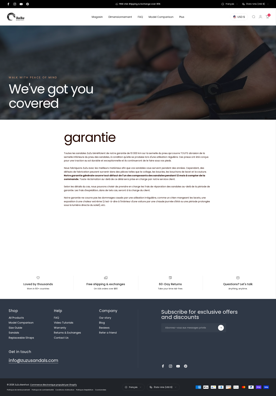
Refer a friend (108, 332)
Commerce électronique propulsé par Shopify (53, 384)
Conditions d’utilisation (64, 390)
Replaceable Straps (21, 337)
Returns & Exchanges (67, 332)
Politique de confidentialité (43, 390)
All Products (16, 317)
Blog (102, 322)
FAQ (56, 317)
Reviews (104, 327)
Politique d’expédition (84, 390)
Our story (105, 317)
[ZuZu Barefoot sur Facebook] (163, 366)
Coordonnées (100, 390)
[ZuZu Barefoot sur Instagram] (170, 366)
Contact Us (61, 337)
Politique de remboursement (18, 390)
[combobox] (229, 4)
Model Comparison (21, 322)
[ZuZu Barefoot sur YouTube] (178, 366)
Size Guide (15, 327)
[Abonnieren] (221, 328)
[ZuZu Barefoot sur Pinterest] (185, 366)
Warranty (60, 327)
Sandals (14, 332)
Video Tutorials (63, 322)
